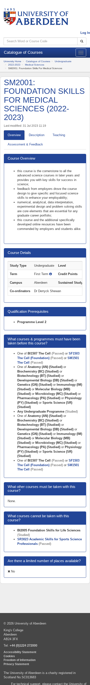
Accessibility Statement (20, 652)
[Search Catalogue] (81, 41)
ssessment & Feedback (25, 144)
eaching (59, 135)
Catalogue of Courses (38, 61)
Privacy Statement (16, 664)
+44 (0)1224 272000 (23, 645)
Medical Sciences (34, 64)
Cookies (9, 656)
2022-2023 (14, 64)
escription (36, 135)
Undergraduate (63, 61)
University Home (12, 61)
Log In (85, 33)
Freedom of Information (20, 659)
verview (14, 135)
